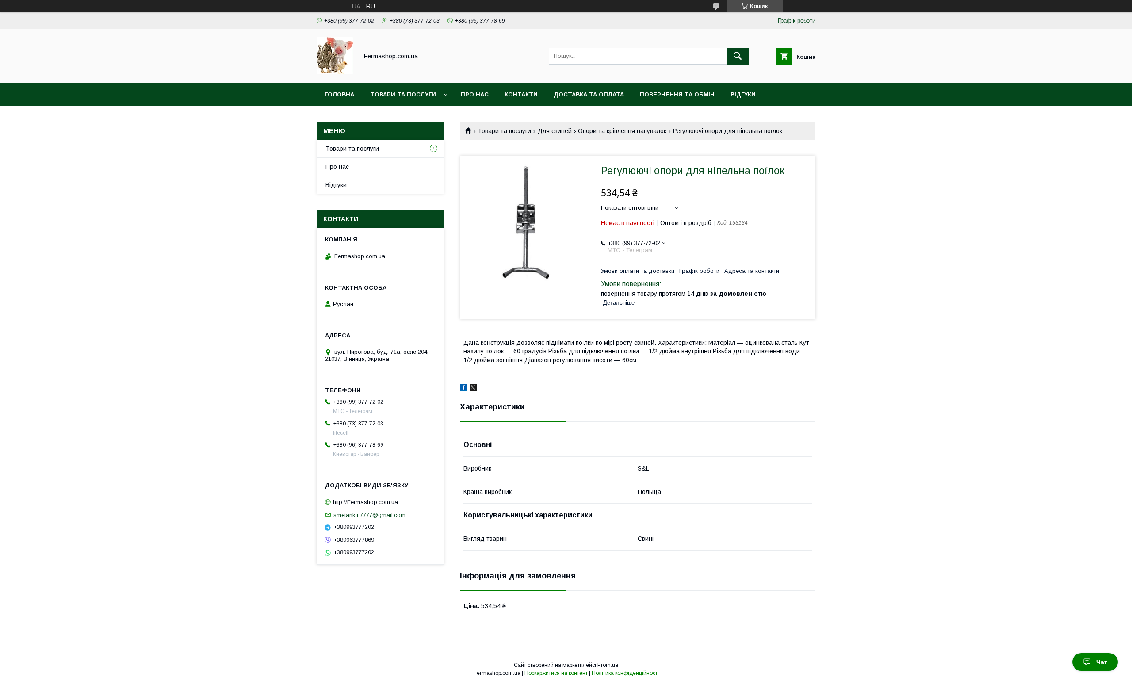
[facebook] (463, 388)
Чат (1101, 662)
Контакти (521, 94)
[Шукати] (738, 56)
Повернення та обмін (677, 94)
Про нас (475, 94)
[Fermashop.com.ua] (335, 71)
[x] (473, 388)
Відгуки (743, 94)
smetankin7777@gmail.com (369, 514)
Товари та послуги (403, 94)
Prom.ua (607, 665)
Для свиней (555, 130)
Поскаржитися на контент (556, 673)
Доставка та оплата (589, 94)
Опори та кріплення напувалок (622, 130)
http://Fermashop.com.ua (365, 502)
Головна (339, 94)
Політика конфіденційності (625, 673)
